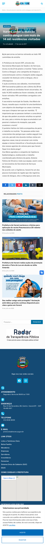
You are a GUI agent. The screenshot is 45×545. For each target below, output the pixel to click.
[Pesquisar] (42, 3)
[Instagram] (25, 380)
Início (3, 10)
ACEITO (22, 532)
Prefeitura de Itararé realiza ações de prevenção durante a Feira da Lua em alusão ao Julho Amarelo (22, 265)
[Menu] (3, 3)
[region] (22, 525)
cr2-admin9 (9, 44)
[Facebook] (19, 380)
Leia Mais (12, 525)
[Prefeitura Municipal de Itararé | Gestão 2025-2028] (22, 3)
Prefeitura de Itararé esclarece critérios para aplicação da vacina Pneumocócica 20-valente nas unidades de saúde (21, 227)
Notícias (7, 26)
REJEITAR (22, 540)
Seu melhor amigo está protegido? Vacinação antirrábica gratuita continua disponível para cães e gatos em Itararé (21, 302)
